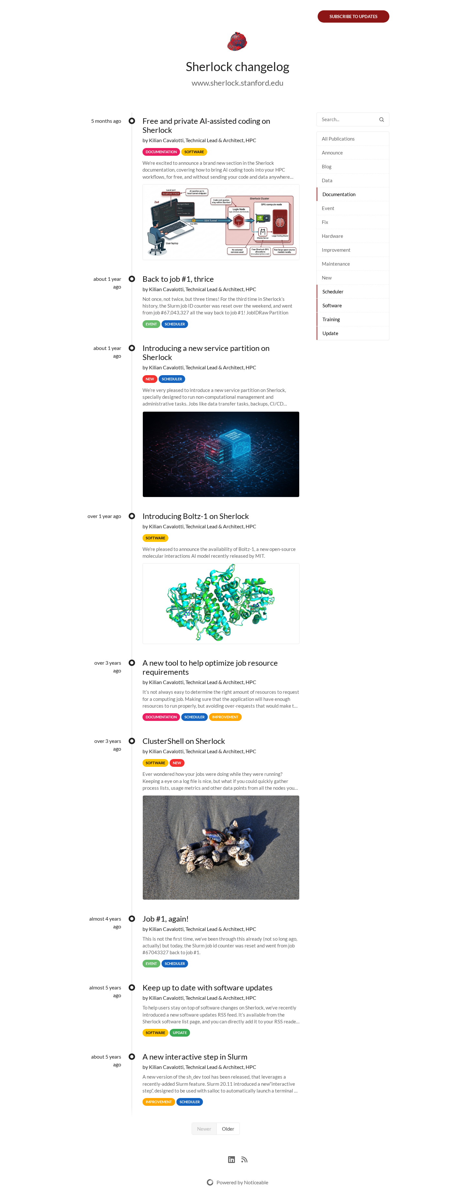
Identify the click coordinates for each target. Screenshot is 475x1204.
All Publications (338, 139)
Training (331, 319)
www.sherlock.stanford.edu (237, 82)
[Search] (381, 119)
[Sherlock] (237, 42)
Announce (332, 152)
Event (328, 208)
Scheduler (332, 291)
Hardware (332, 236)
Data (327, 180)
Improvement (336, 250)
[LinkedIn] (234, 1159)
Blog (327, 166)
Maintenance (336, 264)
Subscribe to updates (353, 16)
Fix (325, 222)
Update (330, 333)
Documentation (338, 194)
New (327, 277)
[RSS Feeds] (244, 1159)
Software (332, 305)
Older (228, 1129)
